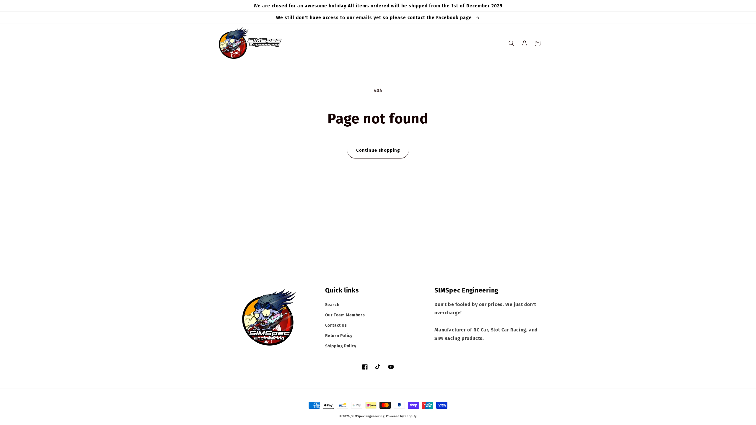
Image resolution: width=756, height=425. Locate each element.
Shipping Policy (340, 346)
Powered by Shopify (401, 416)
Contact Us (336, 325)
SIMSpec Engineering (367, 416)
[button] (511, 43)
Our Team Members (345, 315)
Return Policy (339, 335)
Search (332, 304)
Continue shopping (378, 150)
